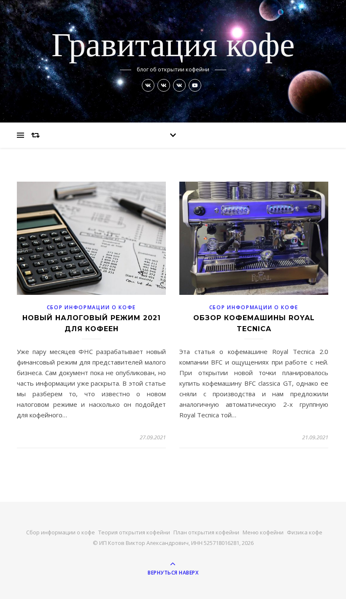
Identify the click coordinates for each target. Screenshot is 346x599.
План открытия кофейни (206, 532)
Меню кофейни (263, 532)
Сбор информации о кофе (91, 307)
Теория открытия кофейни (134, 532)
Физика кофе (304, 532)
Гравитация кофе (173, 47)
